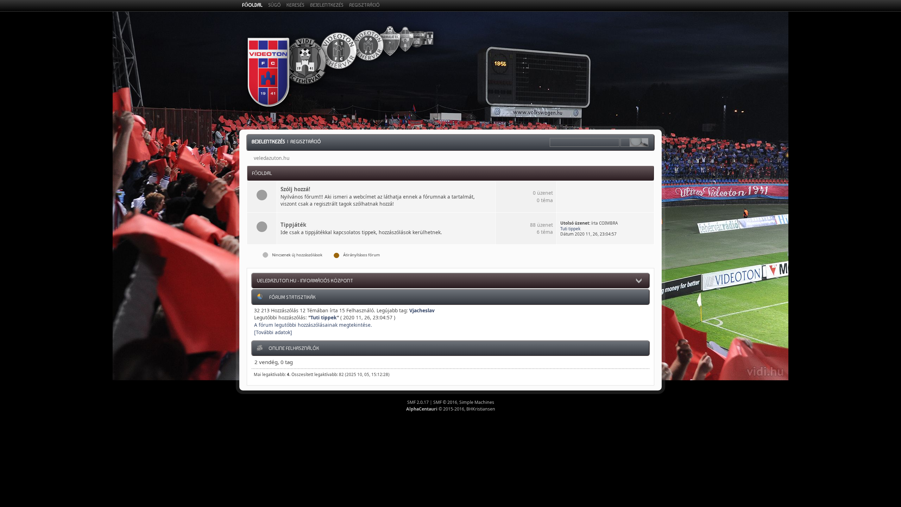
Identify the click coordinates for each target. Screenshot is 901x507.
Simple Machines (476, 402)
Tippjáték (293, 224)
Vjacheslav (422, 310)
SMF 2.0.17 (418, 402)
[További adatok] (273, 332)
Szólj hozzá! (295, 189)
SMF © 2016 (445, 402)
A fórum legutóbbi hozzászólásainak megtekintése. (313, 324)
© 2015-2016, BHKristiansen (450, 409)
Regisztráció (305, 141)
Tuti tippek (570, 228)
